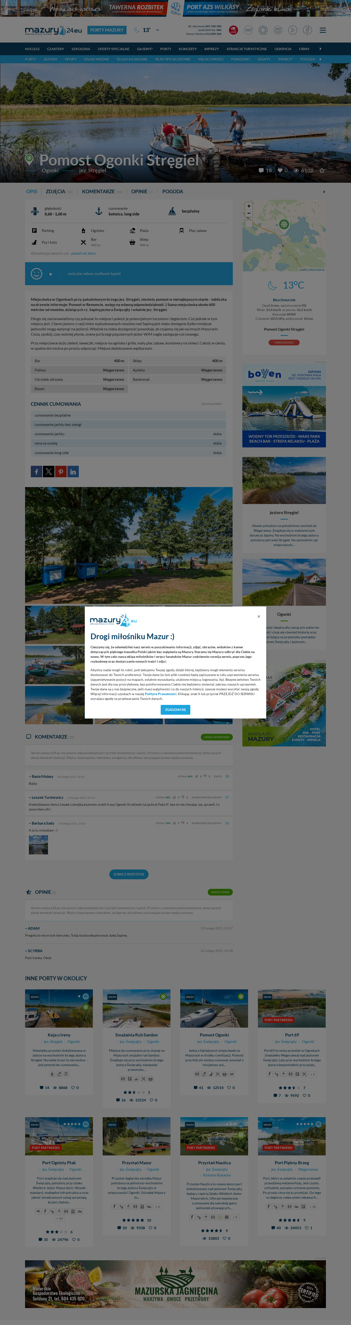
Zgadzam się (175, 710)
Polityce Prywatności (160, 694)
